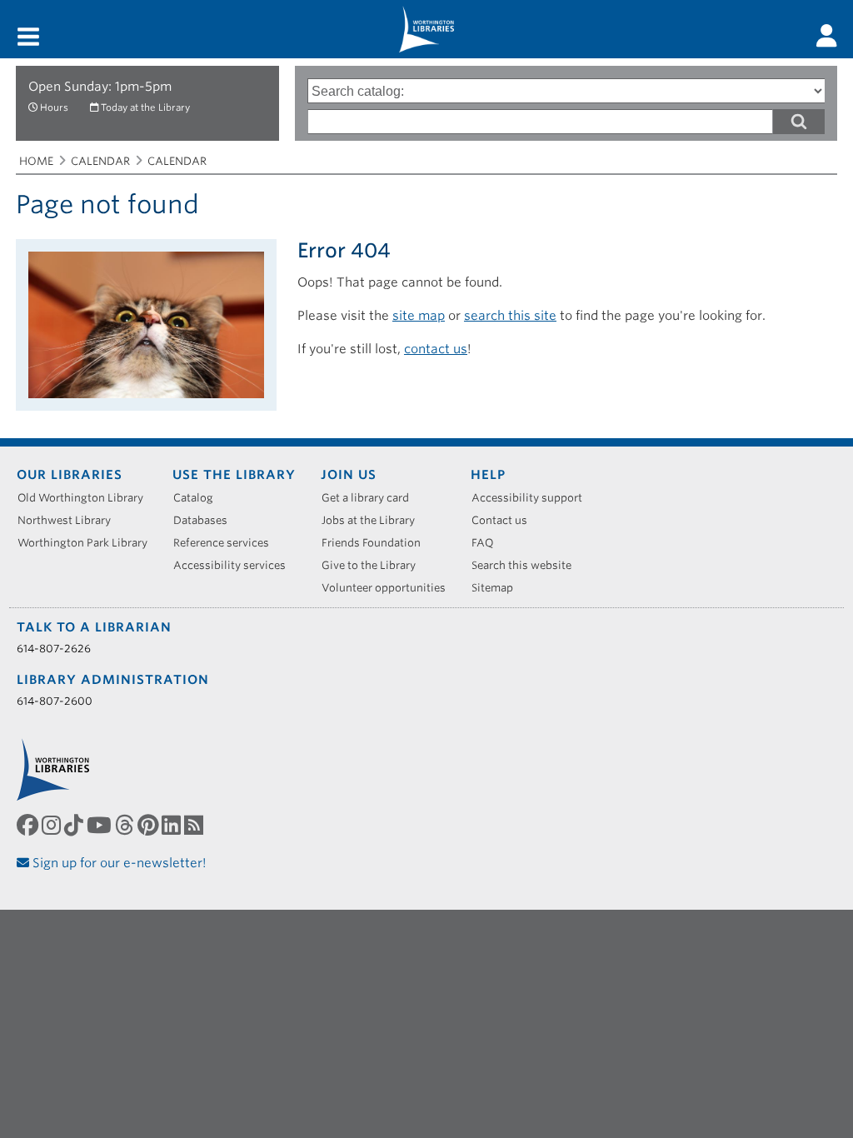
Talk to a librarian (94, 627)
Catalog (199, 498)
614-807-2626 (54, 648)
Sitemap (498, 587)
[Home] (426, 29)
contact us (435, 349)
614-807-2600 (54, 701)
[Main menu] (28, 38)
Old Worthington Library (86, 498)
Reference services (227, 543)
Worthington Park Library (88, 543)
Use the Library (234, 474)
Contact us (505, 520)
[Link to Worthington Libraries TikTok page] (75, 825)
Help (488, 474)
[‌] (826, 36)
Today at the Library (145, 107)
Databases (206, 520)
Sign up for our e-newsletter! (118, 863)
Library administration (113, 679)
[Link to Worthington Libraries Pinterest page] (149, 825)
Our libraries (69, 474)
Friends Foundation (377, 543)
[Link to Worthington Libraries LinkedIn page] (173, 825)
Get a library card (371, 498)
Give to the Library (374, 565)
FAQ (488, 543)
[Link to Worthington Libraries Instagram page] (53, 825)
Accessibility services (235, 565)
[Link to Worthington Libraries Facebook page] (29, 825)
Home (36, 161)
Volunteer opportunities (389, 587)
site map (418, 315)
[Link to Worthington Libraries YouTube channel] (101, 825)
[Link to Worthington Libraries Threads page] (126, 825)
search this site (510, 315)
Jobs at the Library (374, 520)
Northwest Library (70, 520)
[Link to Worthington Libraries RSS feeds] (195, 825)
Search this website (527, 565)
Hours (54, 107)
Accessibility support (532, 498)
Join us (349, 474)
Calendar (100, 161)
